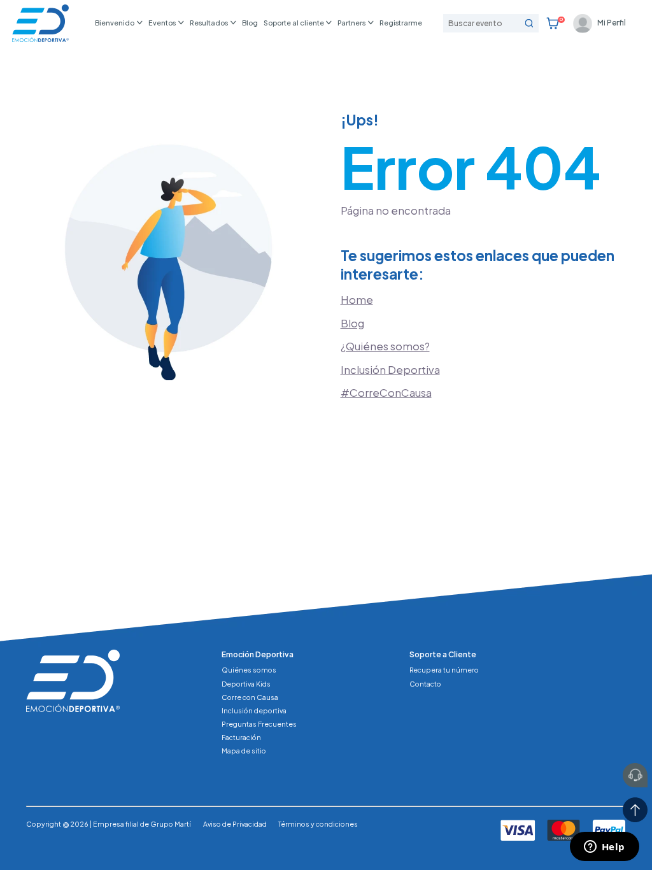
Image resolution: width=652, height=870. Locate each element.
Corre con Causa (250, 697)
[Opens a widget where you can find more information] (604, 848)
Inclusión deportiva (254, 710)
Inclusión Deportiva (390, 369)
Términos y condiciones (318, 824)
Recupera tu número (444, 670)
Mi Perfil (611, 22)
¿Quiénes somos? (385, 346)
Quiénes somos (249, 670)
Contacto (425, 684)
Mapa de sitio (244, 750)
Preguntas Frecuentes (259, 724)
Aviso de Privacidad (235, 824)
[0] (553, 23)
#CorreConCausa (386, 392)
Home (357, 299)
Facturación (241, 737)
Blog (250, 22)
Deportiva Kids (246, 684)
